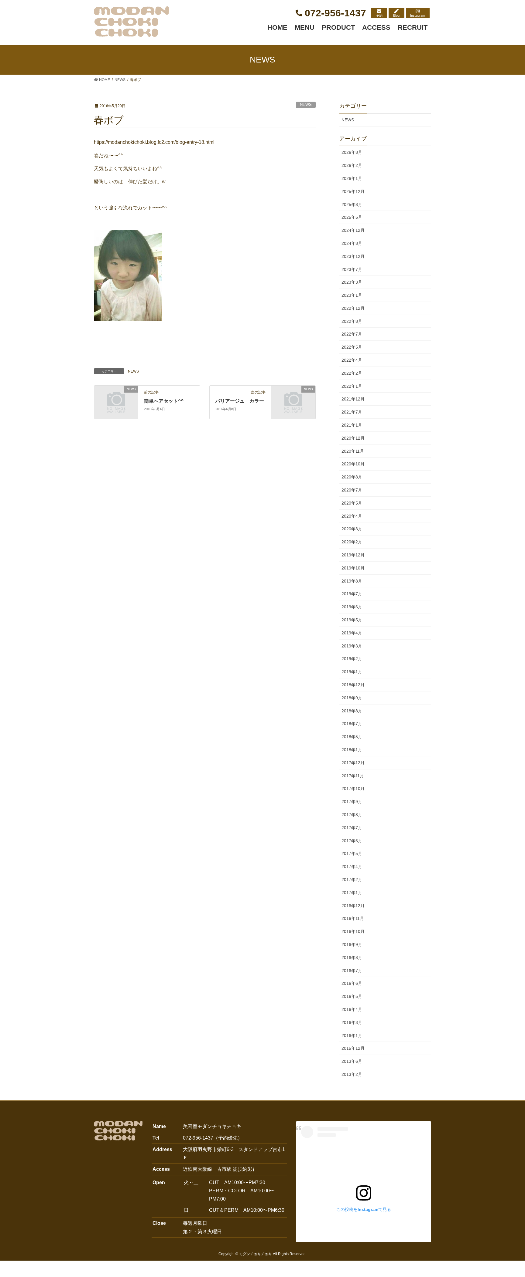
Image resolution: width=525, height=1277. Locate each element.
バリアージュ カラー (239, 401)
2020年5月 (351, 503)
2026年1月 (351, 178)
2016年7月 (351, 970)
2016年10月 (353, 931)
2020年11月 (352, 451)
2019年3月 (351, 646)
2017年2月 (351, 879)
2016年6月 (351, 983)
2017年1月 (351, 892)
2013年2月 (351, 1074)
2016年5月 (351, 996)
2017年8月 (351, 814)
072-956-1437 (335, 13)
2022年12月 (353, 308)
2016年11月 (352, 918)
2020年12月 (353, 438)
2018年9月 (351, 697)
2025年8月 (351, 204)
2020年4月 (351, 516)
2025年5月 (351, 217)
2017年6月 (351, 840)
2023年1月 (351, 295)
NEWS (306, 104)
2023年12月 (353, 256)
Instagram (417, 15)
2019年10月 (353, 568)
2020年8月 (351, 477)
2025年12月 (353, 191)
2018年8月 (351, 710)
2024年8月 (351, 243)
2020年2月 (351, 541)
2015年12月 (353, 1048)
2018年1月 (351, 749)
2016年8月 (351, 957)
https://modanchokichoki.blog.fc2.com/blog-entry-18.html (154, 142)
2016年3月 (351, 1022)
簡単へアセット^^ (164, 401)
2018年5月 (351, 736)
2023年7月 (351, 269)
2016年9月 (351, 944)
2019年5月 (351, 619)
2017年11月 (352, 775)
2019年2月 (351, 658)
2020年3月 (351, 528)
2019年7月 (351, 593)
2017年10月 (353, 788)
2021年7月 (351, 412)
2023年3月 (351, 282)
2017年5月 (351, 853)
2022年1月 (351, 386)
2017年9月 (351, 801)
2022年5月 (351, 347)
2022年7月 (351, 334)
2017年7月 (351, 827)
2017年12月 (353, 762)
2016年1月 (351, 1035)
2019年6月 (351, 606)
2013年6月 (351, 1061)
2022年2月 (351, 373)
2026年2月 (351, 165)
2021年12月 (353, 399)
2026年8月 (351, 152)
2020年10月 (353, 463)
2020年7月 (351, 490)
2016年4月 (351, 1009)
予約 (379, 15)
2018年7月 (351, 723)
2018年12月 (353, 684)
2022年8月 (351, 321)
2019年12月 (353, 554)
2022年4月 (351, 360)
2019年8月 (351, 581)
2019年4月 (351, 632)
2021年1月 (351, 425)
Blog (396, 15)
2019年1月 (351, 671)
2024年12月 (353, 230)
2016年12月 (353, 905)
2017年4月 (351, 866)
